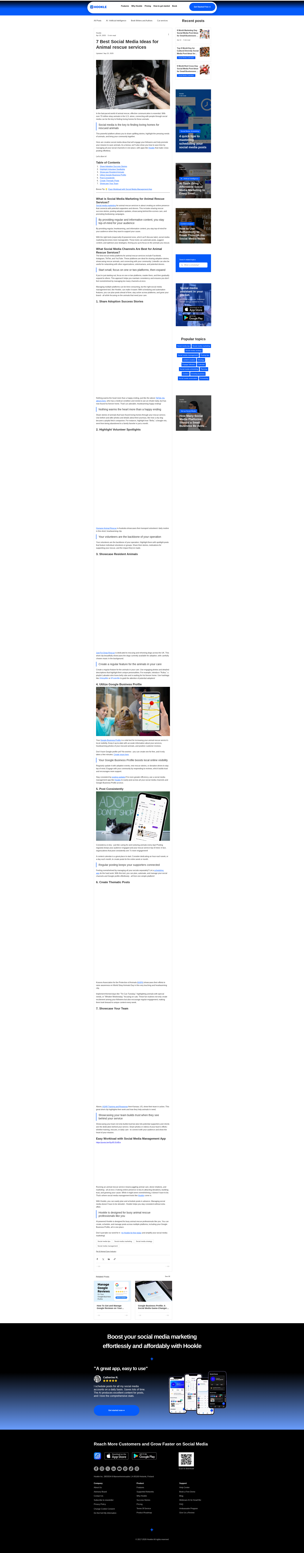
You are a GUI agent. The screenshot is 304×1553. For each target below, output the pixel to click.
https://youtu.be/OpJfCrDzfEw (108, 1142)
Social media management (108, 1246)
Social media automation (188, 378)
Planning (204, 369)
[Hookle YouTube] (119, 1468)
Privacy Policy (100, 1504)
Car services (162, 21)
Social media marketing (123, 1241)
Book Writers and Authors (141, 21)
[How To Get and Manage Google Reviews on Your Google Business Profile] (112, 1291)
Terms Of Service (144, 1508)
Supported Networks (145, 1492)
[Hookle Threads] (137, 1468)
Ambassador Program (188, 1508)
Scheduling (204, 378)
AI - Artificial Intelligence (116, 21)
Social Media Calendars (186, 57)
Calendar (201, 364)
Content (186, 374)
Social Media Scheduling (190, 131)
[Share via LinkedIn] (109, 1259)
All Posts (97, 21)
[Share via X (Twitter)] (103, 1259)
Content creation (187, 224)
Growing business (198, 374)
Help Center (184, 1487)
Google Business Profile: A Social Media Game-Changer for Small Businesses (152, 1307)
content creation (189, 360)
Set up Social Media (188, 411)
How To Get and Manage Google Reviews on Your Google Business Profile (109, 1307)
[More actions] (168, 34)
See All (167, 1276)
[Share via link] (115, 1259)
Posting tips (205, 355)
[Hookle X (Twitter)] (107, 1468)
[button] (104, 1500)
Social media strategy (144, 1241)
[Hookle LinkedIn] (113, 1468)
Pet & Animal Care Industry (106, 1251)
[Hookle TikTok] (131, 1468)
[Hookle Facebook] (96, 1468)
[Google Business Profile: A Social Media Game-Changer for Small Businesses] (153, 1291)
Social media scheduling (189, 369)
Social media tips (104, 1241)
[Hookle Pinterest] (125, 1468)
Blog (181, 1496)
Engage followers (188, 364)
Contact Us (98, 1496)
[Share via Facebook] (97, 1259)
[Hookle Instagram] (102, 1468)
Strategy (201, 360)
